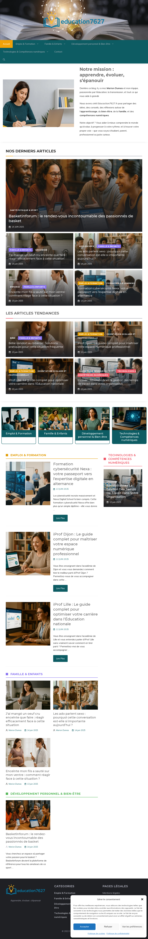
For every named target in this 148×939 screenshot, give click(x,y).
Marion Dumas (15, 730)
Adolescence (86, 246)
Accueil (6, 43)
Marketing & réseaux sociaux (96, 371)
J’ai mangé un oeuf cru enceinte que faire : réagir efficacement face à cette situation (38, 256)
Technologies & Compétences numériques (24, 51)
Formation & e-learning (121, 283)
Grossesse (41, 250)
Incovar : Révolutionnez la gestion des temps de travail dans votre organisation (108, 381)
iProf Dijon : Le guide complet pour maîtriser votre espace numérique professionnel (108, 344)
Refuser (108, 926)
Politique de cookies (96, 933)
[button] (142, 899)
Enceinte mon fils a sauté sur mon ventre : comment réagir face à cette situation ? (37, 293)
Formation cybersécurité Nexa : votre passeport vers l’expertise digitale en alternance (103, 292)
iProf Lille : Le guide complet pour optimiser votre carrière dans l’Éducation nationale (39, 381)
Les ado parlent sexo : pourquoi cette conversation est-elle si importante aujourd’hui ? (103, 255)
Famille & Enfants (53, 43)
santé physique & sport (24, 210)
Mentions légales (111, 892)
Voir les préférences (132, 926)
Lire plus (60, 518)
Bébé (12, 338)
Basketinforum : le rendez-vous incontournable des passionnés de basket (26, 837)
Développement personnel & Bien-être (90, 43)
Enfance (15, 287)
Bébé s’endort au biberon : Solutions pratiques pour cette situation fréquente (36, 344)
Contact (58, 51)
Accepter (84, 926)
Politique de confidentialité (118, 933)
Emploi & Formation (25, 43)
